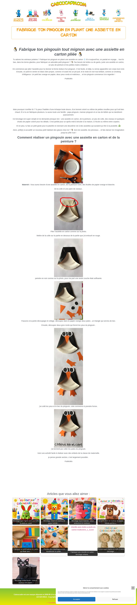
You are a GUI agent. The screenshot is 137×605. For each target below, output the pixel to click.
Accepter (76, 599)
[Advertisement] (68, 94)
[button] (133, 588)
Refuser (115, 599)
